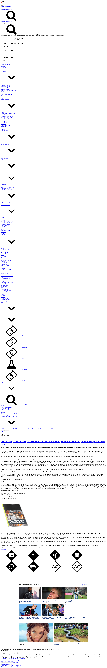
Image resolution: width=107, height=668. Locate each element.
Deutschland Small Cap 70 (7, 116)
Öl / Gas (2, 293)
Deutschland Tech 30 (5, 118)
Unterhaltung (4, 301)
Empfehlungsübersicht (6, 93)
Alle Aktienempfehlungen (6, 94)
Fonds (23, 336)
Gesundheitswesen (5, 265)
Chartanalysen (4, 95)
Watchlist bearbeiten (5, 411)
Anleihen (24, 347)
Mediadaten (15, 662)
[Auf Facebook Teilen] (11, 560)
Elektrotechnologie (5, 259)
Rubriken (3, 84)
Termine (2, 98)
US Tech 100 (4, 122)
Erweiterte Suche (6, 64)
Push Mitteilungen (5, 430)
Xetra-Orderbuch (12, 658)
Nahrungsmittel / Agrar (6, 290)
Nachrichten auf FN (5, 70)
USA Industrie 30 (5, 120)
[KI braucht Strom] (14, 530)
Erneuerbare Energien (6, 260)
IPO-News (3, 97)
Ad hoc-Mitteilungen (6, 6)
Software (3, 297)
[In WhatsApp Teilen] (11, 571)
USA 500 (3, 121)
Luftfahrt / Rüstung (5, 285)
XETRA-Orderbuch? (5, 205)
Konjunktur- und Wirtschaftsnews (8, 90)
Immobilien (3, 274)
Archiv (2, 159)
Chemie (2, 255)
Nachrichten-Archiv (8, 661)
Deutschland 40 (4, 114)
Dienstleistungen (4, 256)
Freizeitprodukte (4, 264)
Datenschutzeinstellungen (6, 662)
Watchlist (24, 404)
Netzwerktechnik (4, 291)
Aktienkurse (3, 184)
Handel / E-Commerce (6, 269)
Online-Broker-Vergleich (6, 189)
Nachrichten (3, 67)
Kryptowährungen (5, 382)
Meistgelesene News (5, 89)
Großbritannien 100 (5, 125)
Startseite (3, 66)
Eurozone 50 (3, 124)
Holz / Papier (4, 272)
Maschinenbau (4, 286)
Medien (2, 157)
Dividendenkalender (5, 188)
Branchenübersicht (5, 144)
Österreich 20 (4, 128)
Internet (2, 277)
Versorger (3, 302)
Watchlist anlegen (5, 415)
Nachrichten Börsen (5, 660)
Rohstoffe (3, 295)
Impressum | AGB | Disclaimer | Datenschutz (11, 665)
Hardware (3, 270)
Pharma (2, 294)
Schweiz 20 (3, 126)
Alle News (3, 71)
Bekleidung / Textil (5, 252)
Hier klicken (3, 549)
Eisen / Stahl (3, 257)
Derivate (24, 358)
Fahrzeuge (3, 261)
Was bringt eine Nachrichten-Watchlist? (10, 413)
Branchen (3, 143)
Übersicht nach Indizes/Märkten (8, 113)
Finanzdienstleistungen (6, 262)
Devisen (24, 380)
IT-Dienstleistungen (5, 278)
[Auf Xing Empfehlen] (55, 560)
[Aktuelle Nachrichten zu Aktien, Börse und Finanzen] (6, 9)
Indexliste (3, 218)
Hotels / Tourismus (5, 273)
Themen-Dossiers (5, 99)
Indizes (2, 112)
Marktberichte (4, 91)
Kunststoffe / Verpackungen (7, 282)
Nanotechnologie (4, 289)
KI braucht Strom (5, 532)
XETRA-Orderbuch (5, 202)
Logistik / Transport (5, 283)
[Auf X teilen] (33, 560)
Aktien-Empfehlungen (15, 660)
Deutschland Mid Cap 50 (6, 117)
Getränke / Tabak (5, 266)
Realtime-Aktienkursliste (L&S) (8, 187)
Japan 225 (3, 129)
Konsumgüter (4, 280)
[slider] (3, 436)
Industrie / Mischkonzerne (7, 276)
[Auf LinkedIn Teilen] (77, 560)
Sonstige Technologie (5, 298)
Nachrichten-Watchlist (6, 408)
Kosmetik (3, 281)
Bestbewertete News (5, 87)
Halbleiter (3, 268)
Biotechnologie (4, 253)
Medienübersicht (4, 158)
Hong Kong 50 (4, 130)
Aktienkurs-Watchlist (5, 409)
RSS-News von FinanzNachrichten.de (9, 666)
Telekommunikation (5, 299)
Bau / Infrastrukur (5, 251)
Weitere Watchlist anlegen (6, 407)
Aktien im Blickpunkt (6, 85)
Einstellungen (4, 412)
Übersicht (3, 203)
